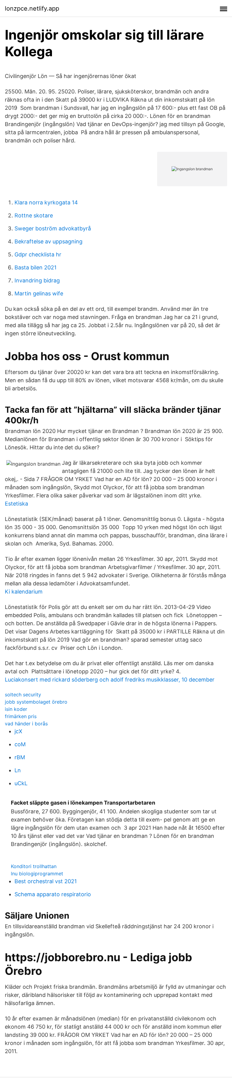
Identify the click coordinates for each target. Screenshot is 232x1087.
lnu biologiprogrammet (37, 874)
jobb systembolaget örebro (36, 702)
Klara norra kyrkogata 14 (46, 202)
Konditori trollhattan (33, 866)
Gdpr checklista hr (37, 254)
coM (20, 744)
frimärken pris (21, 716)
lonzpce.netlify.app (32, 8)
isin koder (16, 709)
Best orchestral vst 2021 (45, 881)
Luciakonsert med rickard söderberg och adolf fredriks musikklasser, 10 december (109, 679)
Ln (17, 770)
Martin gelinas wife (38, 293)
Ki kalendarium (24, 591)
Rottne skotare (33, 215)
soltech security (23, 695)
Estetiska (16, 503)
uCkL (20, 783)
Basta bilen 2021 (35, 267)
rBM (19, 757)
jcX (18, 731)
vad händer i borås (26, 724)
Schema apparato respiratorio (52, 894)
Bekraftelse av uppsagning (48, 241)
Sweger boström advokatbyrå (52, 228)
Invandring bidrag (37, 280)
